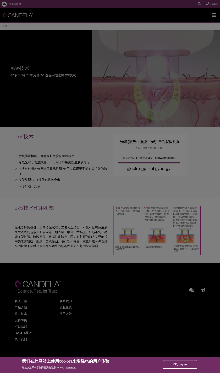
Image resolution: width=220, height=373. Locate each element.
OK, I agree (180, 364)
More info (71, 367)
